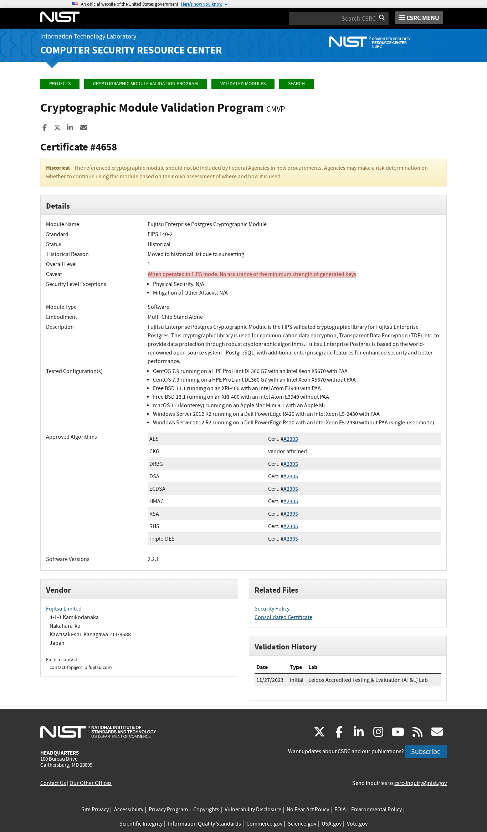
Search (296, 83)
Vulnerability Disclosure (253, 809)
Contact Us (53, 783)
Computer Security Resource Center (131, 50)
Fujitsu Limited (64, 608)
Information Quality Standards (204, 823)
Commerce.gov (264, 823)
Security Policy (272, 608)
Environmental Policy (376, 809)
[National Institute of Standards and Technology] (98, 731)
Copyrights (206, 809)
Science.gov (302, 823)
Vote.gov (357, 823)
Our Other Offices (91, 783)
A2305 (290, 439)
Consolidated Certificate (283, 617)
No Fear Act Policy (308, 809)
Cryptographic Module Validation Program (145, 83)
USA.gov (332, 823)
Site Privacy (95, 809)
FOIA (340, 809)
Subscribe (426, 751)
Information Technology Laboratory (88, 36)
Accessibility (128, 809)
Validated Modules (243, 83)
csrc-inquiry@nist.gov (420, 783)
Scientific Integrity (141, 823)
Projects (60, 83)
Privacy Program (168, 809)
